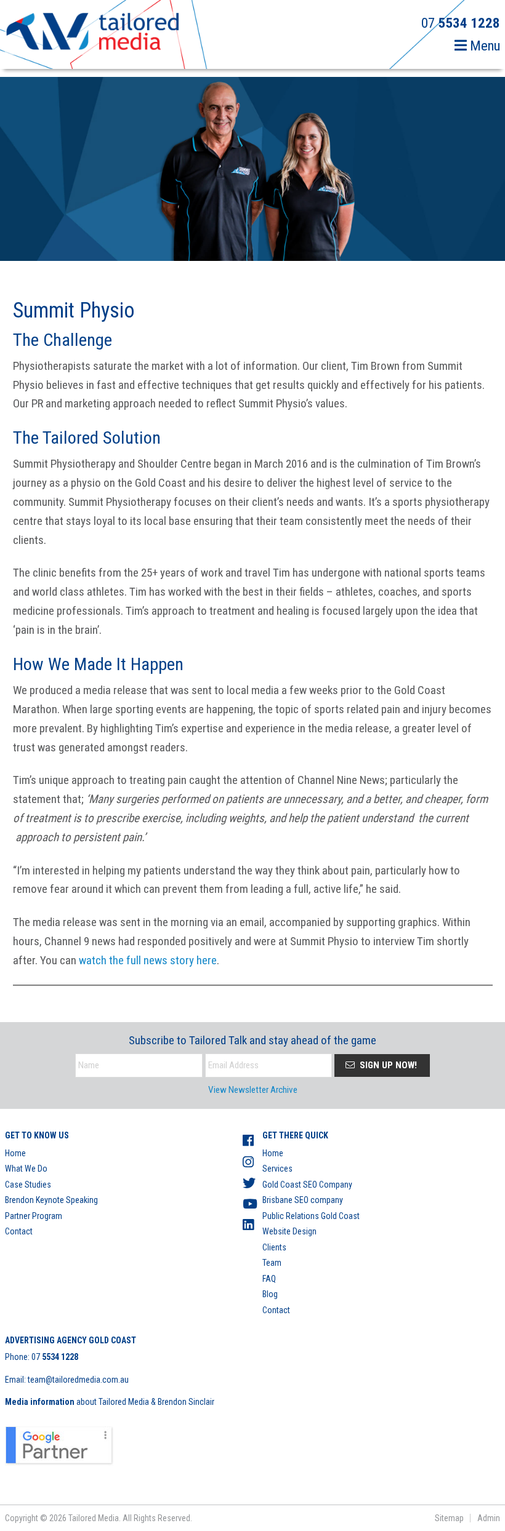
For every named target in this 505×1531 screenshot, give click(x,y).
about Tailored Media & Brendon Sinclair (109, 1402)
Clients (274, 1247)
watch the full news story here (148, 960)
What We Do (26, 1168)
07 (54, 1357)
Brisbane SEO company (302, 1200)
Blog (270, 1294)
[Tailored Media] (92, 33)
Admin (488, 1518)
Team (271, 1263)
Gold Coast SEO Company (307, 1184)
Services (277, 1168)
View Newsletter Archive (252, 1089)
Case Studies (28, 1184)
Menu (483, 46)
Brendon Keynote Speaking (51, 1200)
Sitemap (449, 1518)
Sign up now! (387, 1065)
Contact (19, 1231)
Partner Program (33, 1216)
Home (15, 1153)
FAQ (269, 1279)
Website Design (289, 1231)
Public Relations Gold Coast (311, 1216)
